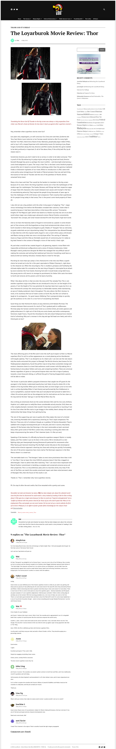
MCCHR (96, 128)
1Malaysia (85, 109)
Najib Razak (101, 128)
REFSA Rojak (83, 134)
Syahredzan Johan (81, 137)
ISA (88, 125)
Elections (96, 120)
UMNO (87, 137)
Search (102, 49)
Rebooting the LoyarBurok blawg (94, 87)
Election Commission (89, 120)
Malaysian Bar (90, 128)
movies (31, 512)
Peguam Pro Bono (89, 93)
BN (101, 114)
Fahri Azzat (21, 575)
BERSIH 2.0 (92, 114)
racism (102, 131)
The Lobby (88, 19)
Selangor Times (98, 134)
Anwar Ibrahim (98, 109)
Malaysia (81, 128)
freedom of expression (94, 123)
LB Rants (95, 19)
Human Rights (36, 19)
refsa (78, 134)
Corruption (79, 117)
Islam (91, 125)
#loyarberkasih (80, 109)
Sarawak (91, 134)
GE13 (102, 123)
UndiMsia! (93, 136)
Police (94, 131)
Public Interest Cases (65, 19)
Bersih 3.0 (98, 114)
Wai (18, 40)
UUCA (99, 137)
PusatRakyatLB (78, 19)
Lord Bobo (100, 125)
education (83, 120)
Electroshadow (17, 508)
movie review (25, 512)
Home (19, 19)
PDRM (89, 131)
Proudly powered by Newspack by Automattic (59, 747)
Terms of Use (75, 747)
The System (26, 19)
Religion (87, 134)
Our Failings (85, 90)
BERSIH (87, 114)
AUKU (86, 111)
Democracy (86, 117)
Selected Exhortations (50, 19)
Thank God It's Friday (20, 27)
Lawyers (94, 125)
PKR (92, 131)
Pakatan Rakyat (82, 131)
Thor (35, 512)
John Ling (20, 666)
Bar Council (91, 111)
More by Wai (36, 526)
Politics (98, 131)
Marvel (20, 512)
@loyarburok (91, 109)
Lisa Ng (19, 693)
